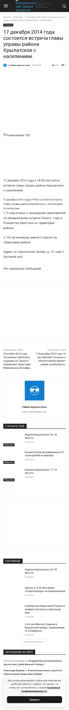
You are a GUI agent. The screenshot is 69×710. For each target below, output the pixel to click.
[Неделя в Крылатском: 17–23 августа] (12, 474)
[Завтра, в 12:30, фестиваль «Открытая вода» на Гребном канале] (12, 592)
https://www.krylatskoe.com (34, 412)
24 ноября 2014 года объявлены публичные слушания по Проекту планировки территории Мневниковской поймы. (17, 360)
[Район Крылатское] (5, 65)
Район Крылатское (20, 65)
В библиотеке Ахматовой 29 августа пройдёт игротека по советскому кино (45, 609)
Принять (34, 699)
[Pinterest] (40, 73)
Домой (6, 17)
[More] (48, 73)
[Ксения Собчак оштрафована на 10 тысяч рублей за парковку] (12, 457)
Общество (18, 17)
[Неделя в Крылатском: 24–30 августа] (12, 439)
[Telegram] (25, 73)
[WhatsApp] (32, 73)
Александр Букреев (13, 670)
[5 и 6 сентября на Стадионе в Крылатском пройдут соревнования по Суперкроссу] (12, 629)
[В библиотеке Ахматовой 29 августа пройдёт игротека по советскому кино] (12, 611)
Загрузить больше (33, 641)
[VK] (17, 73)
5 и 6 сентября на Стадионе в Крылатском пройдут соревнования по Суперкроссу (44, 627)
